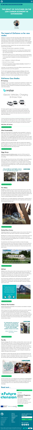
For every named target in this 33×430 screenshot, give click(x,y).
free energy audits (18, 37)
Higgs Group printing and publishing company (9, 154)
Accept (25, 428)
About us (13, 413)
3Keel (2, 132)
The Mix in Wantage (4, 341)
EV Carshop (3, 82)
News (5, 4)
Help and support (14, 415)
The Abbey (3, 189)
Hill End (2, 271)
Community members (13, 418)
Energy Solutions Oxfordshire (19, 63)
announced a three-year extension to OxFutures (15, 71)
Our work (13, 414)
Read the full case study (6, 127)
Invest (13, 419)
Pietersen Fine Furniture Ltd (6, 306)
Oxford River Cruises (4, 232)
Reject (30, 428)
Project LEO (10, 63)
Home (2, 4)
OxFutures (3, 37)
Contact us (13, 421)
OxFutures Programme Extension (23, 396)
